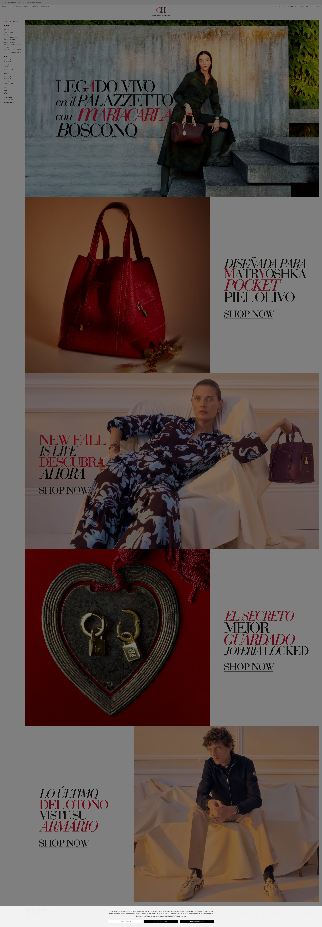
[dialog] (161, 916)
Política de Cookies (179, 916)
